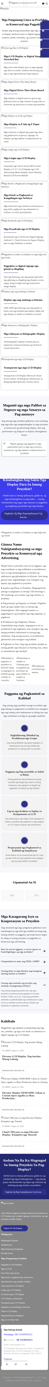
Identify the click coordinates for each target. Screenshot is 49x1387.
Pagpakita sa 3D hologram (11, 1265)
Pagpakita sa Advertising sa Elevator (15, 1307)
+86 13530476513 (24, 1340)
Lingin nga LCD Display (11, 1290)
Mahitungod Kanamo (9, 1241)
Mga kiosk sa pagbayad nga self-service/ (17, 1277)
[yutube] (29, 1364)
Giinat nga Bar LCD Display (12, 1286)
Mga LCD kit (6, 1269)
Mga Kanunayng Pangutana (12, 1249)
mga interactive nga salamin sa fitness (16, 1282)
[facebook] (19, 1364)
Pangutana (8, 1359)
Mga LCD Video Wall (10, 1320)
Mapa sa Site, (27, 1380)
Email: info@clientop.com (14, 1345)
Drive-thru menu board (10, 1273)
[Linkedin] (9, 1364)
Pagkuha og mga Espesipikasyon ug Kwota (23, 515)
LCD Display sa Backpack (11, 1299)
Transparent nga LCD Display (13, 1303)
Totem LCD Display (9, 1311)
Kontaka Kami (7, 1253)
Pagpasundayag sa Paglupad (12, 1315)
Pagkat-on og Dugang (13, 1228)
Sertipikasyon (6, 1245)
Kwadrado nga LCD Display (12, 1294)
